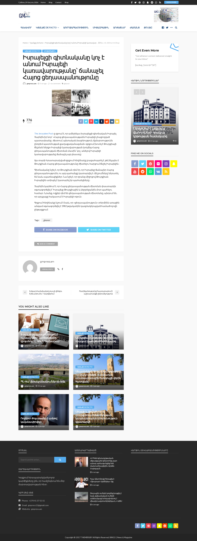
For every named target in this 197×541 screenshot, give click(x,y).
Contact (58, 2)
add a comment (47, 244)
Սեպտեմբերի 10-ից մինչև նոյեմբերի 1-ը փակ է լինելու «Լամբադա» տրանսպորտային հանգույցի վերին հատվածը (98, 376)
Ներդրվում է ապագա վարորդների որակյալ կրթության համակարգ (97, 339)
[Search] (176, 27)
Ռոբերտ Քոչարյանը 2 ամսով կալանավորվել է (39, 420)
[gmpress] (24, 14)
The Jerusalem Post (43, 133)
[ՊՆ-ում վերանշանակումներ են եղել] (43, 372)
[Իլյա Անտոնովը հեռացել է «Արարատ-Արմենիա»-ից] (81, 483)
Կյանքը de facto (46, 27)
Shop (66, 2)
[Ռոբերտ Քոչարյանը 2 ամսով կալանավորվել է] (43, 412)
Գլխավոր (26, 27)
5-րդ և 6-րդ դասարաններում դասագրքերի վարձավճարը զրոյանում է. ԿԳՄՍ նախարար (40, 338)
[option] (155, 116)
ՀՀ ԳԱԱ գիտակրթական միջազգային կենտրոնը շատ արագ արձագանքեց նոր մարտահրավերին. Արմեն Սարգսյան (103, 463)
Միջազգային (101, 27)
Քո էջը (148, 27)
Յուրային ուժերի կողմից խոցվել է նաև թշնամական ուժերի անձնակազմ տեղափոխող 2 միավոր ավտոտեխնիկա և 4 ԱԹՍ (106, 497)
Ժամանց (135, 27)
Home (43, 2)
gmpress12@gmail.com (38, 505)
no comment (55, 83)
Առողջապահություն (76, 27)
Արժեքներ (119, 27)
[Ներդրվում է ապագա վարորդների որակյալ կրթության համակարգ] (98, 331)
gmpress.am (31, 83)
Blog (50, 2)
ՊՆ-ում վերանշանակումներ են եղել (43, 381)
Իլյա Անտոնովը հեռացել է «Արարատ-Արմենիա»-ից (102, 480)
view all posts (47, 269)
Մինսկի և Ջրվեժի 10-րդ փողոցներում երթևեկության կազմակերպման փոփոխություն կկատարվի (96, 416)
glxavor (67, 83)
